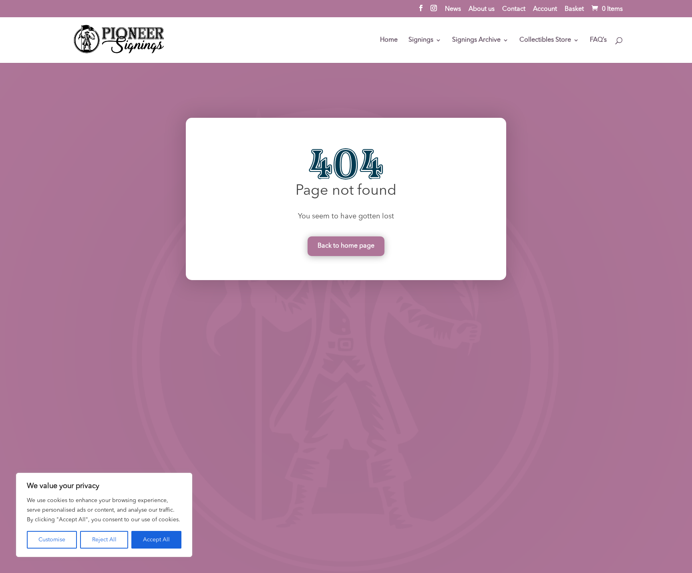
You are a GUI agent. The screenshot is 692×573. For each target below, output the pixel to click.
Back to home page (346, 246)
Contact (513, 9)
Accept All (156, 540)
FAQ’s (598, 40)
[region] (104, 515)
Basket (574, 9)
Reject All (104, 540)
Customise (51, 540)
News (453, 9)
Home (389, 40)
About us (482, 9)
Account (545, 9)
